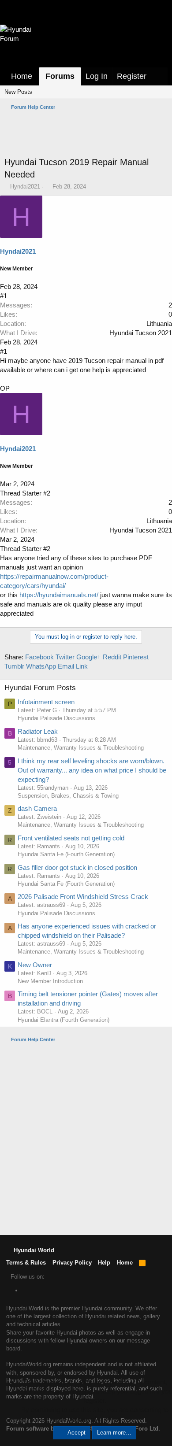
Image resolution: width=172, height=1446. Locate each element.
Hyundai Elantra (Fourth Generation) (63, 1020)
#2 (46, 493)
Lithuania (159, 323)
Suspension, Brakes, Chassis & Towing (68, 795)
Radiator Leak (38, 731)
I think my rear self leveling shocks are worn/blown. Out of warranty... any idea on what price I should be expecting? (92, 770)
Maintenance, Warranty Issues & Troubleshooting (81, 747)
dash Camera (37, 808)
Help (104, 1262)
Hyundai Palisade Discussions (56, 718)
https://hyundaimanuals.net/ (58, 595)
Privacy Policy (72, 1262)
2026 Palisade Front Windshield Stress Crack (83, 896)
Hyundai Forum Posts (40, 688)
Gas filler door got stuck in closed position (77, 867)
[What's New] (159, 76)
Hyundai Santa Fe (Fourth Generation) (66, 854)
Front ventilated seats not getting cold (71, 838)
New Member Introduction (50, 981)
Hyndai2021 (25, 186)
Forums (60, 76)
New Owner (35, 965)
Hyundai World (33, 1250)
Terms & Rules (26, 1262)
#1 (3, 296)
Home (21, 76)
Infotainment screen (46, 702)
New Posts (18, 92)
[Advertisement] (88, 133)
